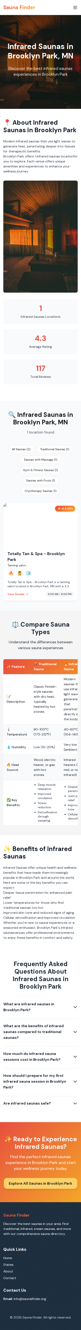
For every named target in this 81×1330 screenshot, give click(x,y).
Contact (9, 1278)
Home (7, 1258)
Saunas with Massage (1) (40, 459)
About (8, 1271)
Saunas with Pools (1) (40, 480)
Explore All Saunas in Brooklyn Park (40, 1183)
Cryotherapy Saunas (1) (40, 491)
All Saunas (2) (21, 449)
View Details (16, 594)
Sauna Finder (19, 7)
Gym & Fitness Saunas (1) (40, 470)
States (8, 1264)
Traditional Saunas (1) (54, 449)
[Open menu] (75, 7)
